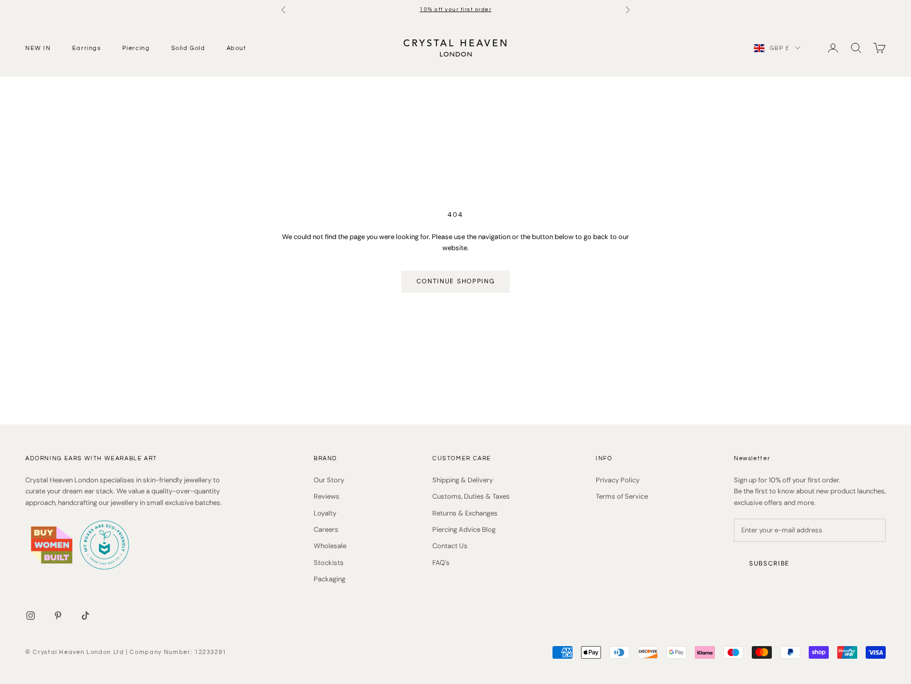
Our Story (329, 479)
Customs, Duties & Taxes (471, 496)
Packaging (329, 578)
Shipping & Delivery (462, 479)
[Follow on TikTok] (85, 615)
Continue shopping (455, 281)
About (237, 48)
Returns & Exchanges (465, 513)
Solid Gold (188, 48)
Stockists (329, 562)
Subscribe (769, 563)
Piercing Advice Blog (464, 529)
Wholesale (330, 545)
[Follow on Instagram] (30, 615)
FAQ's (441, 562)
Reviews (327, 496)
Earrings (86, 48)
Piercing (136, 48)
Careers (326, 529)
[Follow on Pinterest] (58, 615)
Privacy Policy (617, 479)
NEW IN (38, 48)
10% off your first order (455, 9)
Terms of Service (622, 496)
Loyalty (325, 513)
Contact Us (450, 545)
